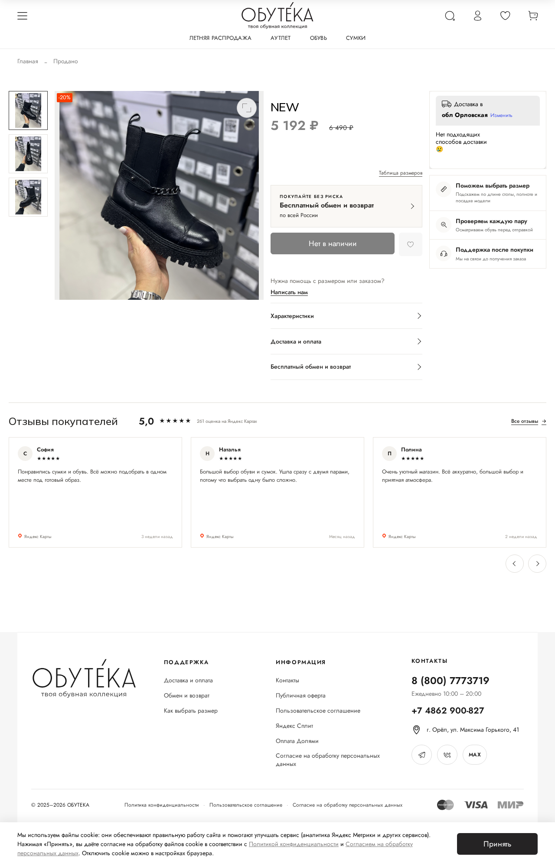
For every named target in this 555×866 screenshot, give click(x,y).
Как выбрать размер (191, 711)
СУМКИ (356, 38)
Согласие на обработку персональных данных (328, 760)
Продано (65, 61)
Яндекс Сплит (294, 726)
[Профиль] (477, 15)
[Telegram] (421, 755)
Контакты (287, 680)
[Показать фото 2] (28, 153)
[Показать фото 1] (28, 110)
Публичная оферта (301, 695)
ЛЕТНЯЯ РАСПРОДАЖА (220, 38)
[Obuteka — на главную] (277, 15)
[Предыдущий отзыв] (515, 564)
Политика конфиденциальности (161, 804)
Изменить (501, 115)
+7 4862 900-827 (447, 711)
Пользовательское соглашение (318, 711)
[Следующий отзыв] (537, 564)
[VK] (447, 755)
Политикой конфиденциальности (294, 844)
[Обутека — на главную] (83, 678)
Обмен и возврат (186, 695)
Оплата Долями (297, 741)
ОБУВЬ (318, 38)
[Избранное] (505, 15)
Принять (497, 844)
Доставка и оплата (188, 680)
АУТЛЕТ (281, 38)
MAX (475, 755)
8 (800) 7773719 (450, 680)
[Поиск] (450, 15)
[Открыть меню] (22, 15)
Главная (27, 61)
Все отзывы (528, 421)
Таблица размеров (400, 173)
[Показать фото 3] (28, 197)
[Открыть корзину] (533, 15)
